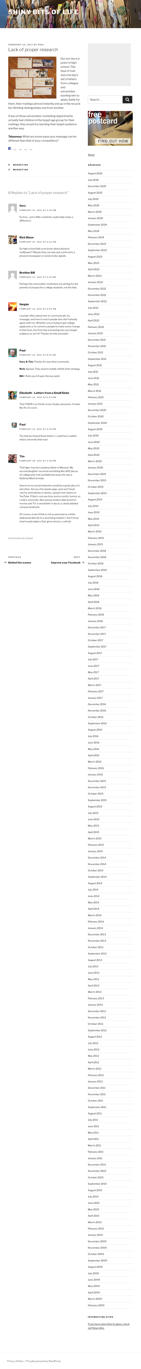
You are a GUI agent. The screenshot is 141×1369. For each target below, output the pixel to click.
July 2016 (93, 736)
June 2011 (93, 1126)
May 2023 (93, 262)
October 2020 (96, 416)
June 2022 (93, 314)
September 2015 (97, 800)
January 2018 (95, 621)
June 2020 (94, 442)
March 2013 (94, 991)
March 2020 (95, 461)
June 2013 (93, 972)
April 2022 (93, 320)
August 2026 (95, 173)
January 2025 (95, 218)
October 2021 (95, 352)
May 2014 (93, 902)
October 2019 (95, 486)
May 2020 (93, 448)
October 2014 (95, 870)
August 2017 (95, 653)
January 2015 (95, 851)
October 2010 (96, 1177)
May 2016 (93, 749)
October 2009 (96, 1254)
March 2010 (95, 1222)
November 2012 (97, 1017)
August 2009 (95, 1266)
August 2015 (95, 806)
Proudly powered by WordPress (43, 1361)
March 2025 (95, 211)
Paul (41, 44)
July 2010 (93, 1196)
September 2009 (97, 1260)
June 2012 (93, 1049)
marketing (20, 167)
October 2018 (95, 563)
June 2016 (93, 742)
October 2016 (95, 717)
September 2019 (97, 493)
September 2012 (97, 1030)
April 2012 (93, 1062)
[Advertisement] (109, 64)
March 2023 (95, 275)
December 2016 (97, 704)
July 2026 (93, 179)
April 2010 (93, 1215)
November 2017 (97, 633)
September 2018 (97, 569)
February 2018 (96, 614)
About (91, 154)
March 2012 (94, 1068)
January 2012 (95, 1081)
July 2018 (93, 582)
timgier (24, 307)
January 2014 (95, 928)
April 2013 (93, 985)
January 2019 (95, 544)
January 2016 (95, 774)
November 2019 (97, 480)
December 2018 (97, 550)
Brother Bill (27, 275)
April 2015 (93, 832)
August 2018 (95, 576)
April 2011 (93, 1138)
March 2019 (94, 531)
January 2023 (95, 282)
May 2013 (93, 979)
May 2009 (94, 1286)
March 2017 (94, 685)
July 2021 (93, 371)
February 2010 (96, 1228)
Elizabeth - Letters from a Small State (44, 395)
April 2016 (93, 755)
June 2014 (93, 896)
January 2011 (95, 1158)
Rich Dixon (26, 240)
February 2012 (96, 1075)
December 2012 (97, 1011)
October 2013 (95, 947)
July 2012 (93, 1043)
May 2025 (93, 205)
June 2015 (93, 819)
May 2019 (93, 518)
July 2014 (93, 889)
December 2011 (97, 1087)
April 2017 (93, 678)
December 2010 (97, 1164)
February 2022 (96, 326)
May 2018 (93, 595)
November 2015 (97, 787)
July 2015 (93, 812)
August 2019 (95, 499)
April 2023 (93, 269)
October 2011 (95, 1100)
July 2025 (93, 199)
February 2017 (96, 691)
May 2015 (93, 825)
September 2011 (97, 1107)
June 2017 (93, 665)
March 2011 (94, 1145)
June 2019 (93, 512)
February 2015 (96, 844)
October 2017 (95, 640)
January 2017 (95, 697)
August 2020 (95, 429)
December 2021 (97, 339)
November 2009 (97, 1247)
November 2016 (97, 710)
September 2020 (97, 422)
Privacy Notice (15, 1361)
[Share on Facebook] (9, 148)
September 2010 (97, 1183)
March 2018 (94, 608)
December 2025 (97, 186)
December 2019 (97, 474)
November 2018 (97, 557)
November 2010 (97, 1170)
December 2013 (97, 934)
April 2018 (93, 601)
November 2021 (97, 346)
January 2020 (95, 467)
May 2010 (93, 1209)
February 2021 (96, 397)
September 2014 (97, 876)
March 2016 (94, 761)
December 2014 (97, 857)
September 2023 (97, 250)
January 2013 (95, 1004)
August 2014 (95, 883)
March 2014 (94, 915)
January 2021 (95, 403)
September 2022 (97, 301)
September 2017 (97, 646)
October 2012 (95, 1023)
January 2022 (95, 333)
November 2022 (97, 294)
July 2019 (93, 506)
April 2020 (94, 454)
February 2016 (96, 768)
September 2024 (97, 224)
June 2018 (93, 589)
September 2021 (97, 358)
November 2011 (97, 1094)
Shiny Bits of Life (43, 12)
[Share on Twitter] (15, 151)
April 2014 (93, 908)
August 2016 (95, 729)
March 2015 (94, 838)
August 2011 (95, 1113)
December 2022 (97, 288)
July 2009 (93, 1273)
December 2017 (97, 627)
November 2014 (97, 864)
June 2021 (93, 378)
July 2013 (93, 966)
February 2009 (96, 1305)
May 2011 (93, 1132)
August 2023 (95, 256)
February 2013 (96, 998)
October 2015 (95, 793)
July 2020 (93, 435)
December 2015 (97, 781)
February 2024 (96, 237)
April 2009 (94, 1292)
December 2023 (97, 243)
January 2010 (95, 1234)
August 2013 (95, 960)
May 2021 (93, 384)
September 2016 (97, 723)
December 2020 (97, 410)
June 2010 (94, 1202)
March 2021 (94, 390)
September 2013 (97, 953)
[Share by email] (31, 151)
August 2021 (95, 365)
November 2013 (97, 940)
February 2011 (96, 1151)
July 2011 (93, 1119)
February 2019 (96, 537)
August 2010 (95, 1190)
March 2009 (95, 1298)
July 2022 (93, 307)
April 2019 (93, 525)
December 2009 (97, 1241)
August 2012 (95, 1036)
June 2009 (94, 1279)
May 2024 (93, 231)
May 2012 (93, 1055)
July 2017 (93, 659)
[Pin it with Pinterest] (20, 151)
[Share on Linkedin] (25, 151)
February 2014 (96, 921)
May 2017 (93, 672)
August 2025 (95, 192)
